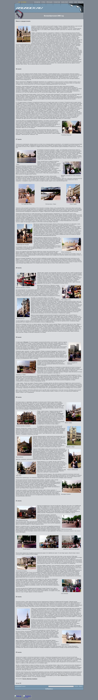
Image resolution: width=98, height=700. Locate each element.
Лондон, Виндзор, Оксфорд (29, 678)
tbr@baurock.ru (49, 688)
